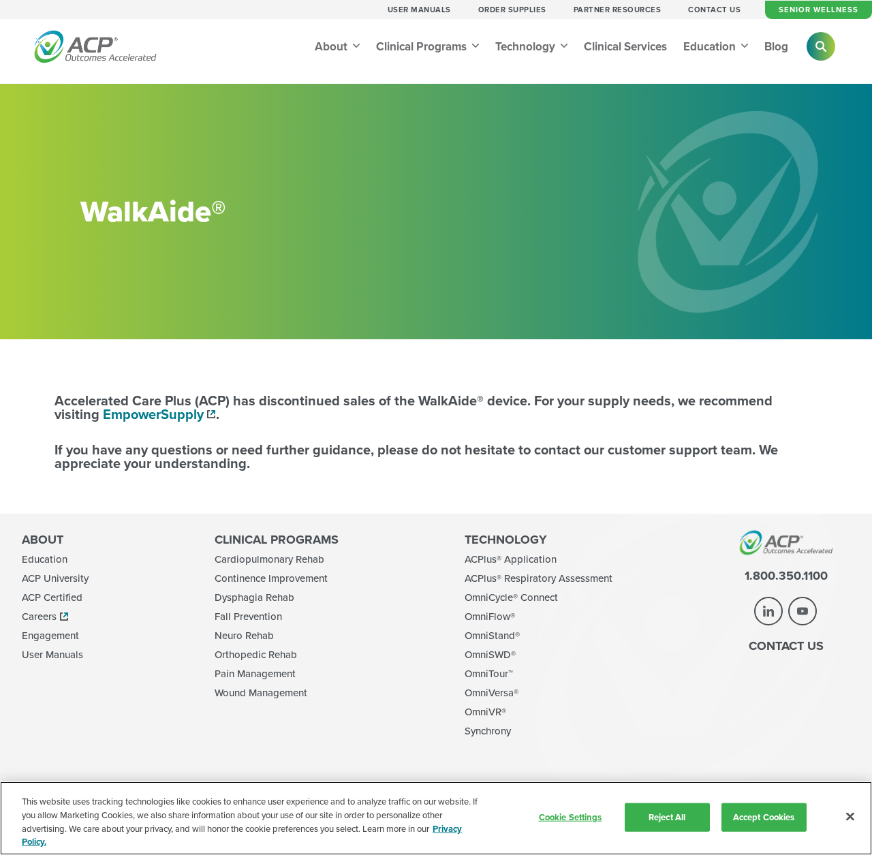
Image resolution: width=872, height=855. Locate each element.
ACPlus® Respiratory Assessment (538, 578)
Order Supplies (512, 9)
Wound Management (261, 692)
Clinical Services (625, 46)
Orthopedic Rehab (256, 654)
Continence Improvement (271, 578)
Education (710, 46)
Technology (526, 46)
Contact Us (714, 9)
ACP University (55, 578)
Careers (39, 616)
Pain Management (255, 673)
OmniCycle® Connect (511, 597)
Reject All (667, 817)
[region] (436, 818)
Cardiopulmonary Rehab (269, 559)
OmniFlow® (490, 616)
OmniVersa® (491, 692)
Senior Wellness (818, 9)
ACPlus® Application (511, 559)
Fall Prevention (248, 616)
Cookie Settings (570, 817)
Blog (776, 46)
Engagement (50, 635)
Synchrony (488, 731)
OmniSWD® (490, 654)
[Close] (850, 816)
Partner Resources (617, 9)
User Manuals (419, 9)
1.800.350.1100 (786, 576)
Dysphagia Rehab (254, 597)
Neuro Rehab (244, 635)
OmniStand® (492, 635)
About (332, 46)
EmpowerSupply (153, 414)
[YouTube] (802, 611)
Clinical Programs (422, 46)
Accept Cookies (764, 817)
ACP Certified (52, 597)
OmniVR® (485, 711)
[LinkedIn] (768, 611)
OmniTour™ (489, 673)
